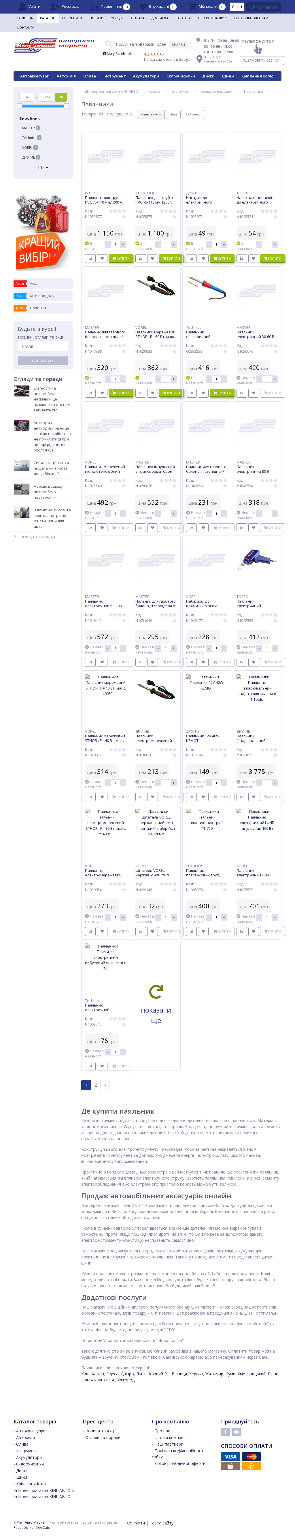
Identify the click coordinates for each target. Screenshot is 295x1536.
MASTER (30, 128)
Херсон (196, 1373)
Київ (85, 1373)
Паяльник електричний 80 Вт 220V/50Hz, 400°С (254, 471)
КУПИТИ (123, 258)
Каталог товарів (35, 1421)
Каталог (47, 18)
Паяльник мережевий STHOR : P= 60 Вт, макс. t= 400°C (155, 336)
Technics (31, 137)
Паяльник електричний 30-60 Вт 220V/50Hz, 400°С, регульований (256, 338)
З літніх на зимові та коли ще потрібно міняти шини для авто (52, 518)
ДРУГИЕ (30, 157)
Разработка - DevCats (32, 1527)
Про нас (162, 1431)
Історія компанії (170, 1437)
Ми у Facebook (119, 53)
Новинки (31, 307)
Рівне (273, 1373)
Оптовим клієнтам (251, 18)
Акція (28, 283)
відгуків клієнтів (163, 59)
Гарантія (183, 18)
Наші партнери (168, 1444)
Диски (208, 76)
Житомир (214, 1373)
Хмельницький (252, 1373)
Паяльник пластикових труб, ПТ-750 (203, 875)
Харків (98, 1373)
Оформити (264, 7)
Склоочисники (181, 76)
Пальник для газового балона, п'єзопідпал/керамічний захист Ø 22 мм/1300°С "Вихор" (206, 473)
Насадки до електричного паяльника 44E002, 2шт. (203, 204)
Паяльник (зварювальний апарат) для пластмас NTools (256, 742)
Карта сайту (161, 1523)
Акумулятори (146, 76)
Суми (230, 1373)
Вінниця (179, 1373)
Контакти (26, 27)
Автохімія (66, 76)
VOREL (29, 147)
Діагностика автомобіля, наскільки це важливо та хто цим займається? (52, 399)
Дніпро (127, 1373)
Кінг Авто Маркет (31, 1522)
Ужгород (126, 1380)
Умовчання (150, 114)
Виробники (72, 18)
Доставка (160, 18)
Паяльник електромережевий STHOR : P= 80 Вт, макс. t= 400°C (105, 877)
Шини (228, 76)
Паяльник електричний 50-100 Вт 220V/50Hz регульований (103, 608)
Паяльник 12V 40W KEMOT (203, 738)
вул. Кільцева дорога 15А (218, 59)
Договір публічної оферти (179, 1463)
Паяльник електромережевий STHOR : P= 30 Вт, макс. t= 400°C (155, 742)
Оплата (137, 18)
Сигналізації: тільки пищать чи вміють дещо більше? (51, 468)
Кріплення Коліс (257, 76)
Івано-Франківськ (98, 1380)
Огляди (117, 18)
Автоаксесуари (35, 76)
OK (60, 97)
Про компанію (211, 18)
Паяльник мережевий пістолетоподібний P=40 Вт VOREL (105, 471)
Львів (141, 1373)
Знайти (178, 44)
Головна (25, 18)
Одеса (112, 1373)
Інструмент (114, 76)
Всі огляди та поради (34, 537)
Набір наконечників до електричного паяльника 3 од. (255, 202)
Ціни (173, 114)
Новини (96, 18)
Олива (89, 76)
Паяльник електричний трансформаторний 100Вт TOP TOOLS (255, 608)
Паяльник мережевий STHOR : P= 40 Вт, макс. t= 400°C (105, 740)
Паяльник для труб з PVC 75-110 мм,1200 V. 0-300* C (154, 202)
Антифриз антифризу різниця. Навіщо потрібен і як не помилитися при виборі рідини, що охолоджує (52, 436)
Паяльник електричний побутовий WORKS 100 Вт (105, 1012)
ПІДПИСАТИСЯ (43, 360)
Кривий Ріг (159, 1373)
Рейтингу (193, 114)
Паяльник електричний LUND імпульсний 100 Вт (254, 875)
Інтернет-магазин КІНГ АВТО (113, 91)
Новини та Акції (100, 1431)
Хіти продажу (36, 295)
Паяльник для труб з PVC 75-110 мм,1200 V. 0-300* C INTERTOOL (104, 202)
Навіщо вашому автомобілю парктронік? (48, 492)
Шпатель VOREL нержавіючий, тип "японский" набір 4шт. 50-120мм (155, 877)
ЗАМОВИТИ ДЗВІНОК (263, 60)
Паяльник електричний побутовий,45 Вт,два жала (205, 338)
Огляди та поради (102, 1437)
